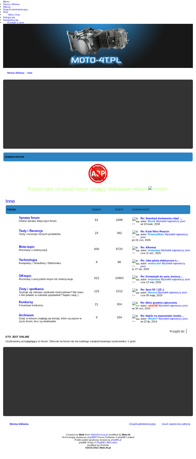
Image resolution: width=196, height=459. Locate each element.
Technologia (28, 260)
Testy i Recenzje (31, 231)
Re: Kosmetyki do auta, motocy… (162, 276)
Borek (151, 221)
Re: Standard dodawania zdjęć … (161, 218)
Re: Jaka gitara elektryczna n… (160, 260)
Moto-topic (27, 247)
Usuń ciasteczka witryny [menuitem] (176, 424)
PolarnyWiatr (156, 234)
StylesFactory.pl (99, 434)
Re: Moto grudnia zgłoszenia (159, 302)
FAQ (5, 12)
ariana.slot (154, 263)
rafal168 (153, 305)
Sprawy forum (29, 217)
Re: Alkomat (148, 247)
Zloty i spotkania (31, 289)
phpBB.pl (116, 440)
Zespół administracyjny (15, 9)
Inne (30, 72)
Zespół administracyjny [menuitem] (142, 424)
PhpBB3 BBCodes (107, 442)
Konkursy (26, 302)
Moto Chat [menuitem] (14, 14)
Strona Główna (15, 72)
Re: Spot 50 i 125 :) (152, 289)
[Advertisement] (98, 114)
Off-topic (25, 276)
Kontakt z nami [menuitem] (15, 22)
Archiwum (26, 315)
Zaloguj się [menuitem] (9, 17)
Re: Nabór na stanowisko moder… (162, 315)
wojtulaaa (154, 250)
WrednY (153, 318)
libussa (152, 292)
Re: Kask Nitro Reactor (155, 231)
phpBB (91, 437)
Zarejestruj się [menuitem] (10, 20)
